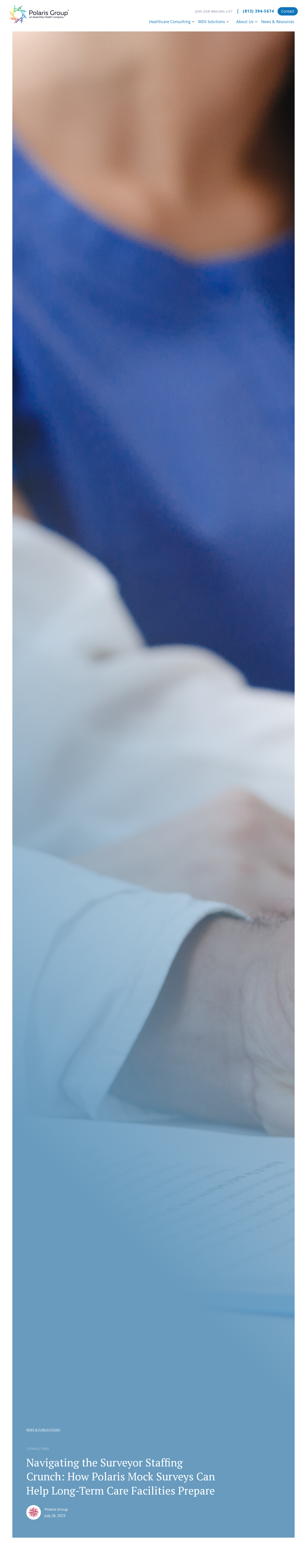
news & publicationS (43, 1430)
